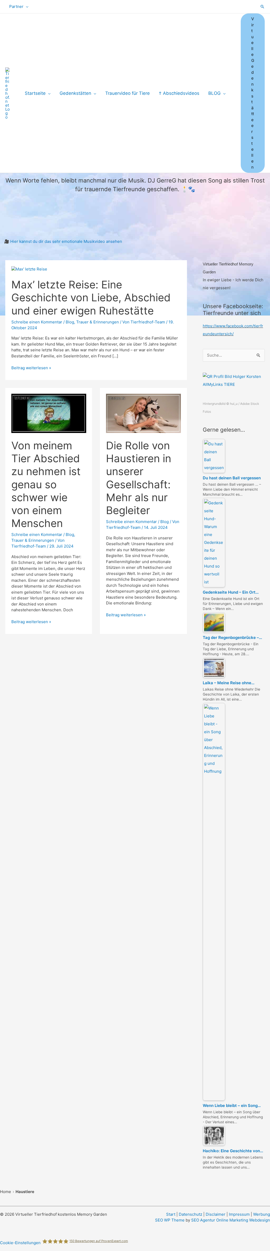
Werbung (261, 1214)
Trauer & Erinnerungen (97, 321)
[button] (25, 6)
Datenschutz (190, 1214)
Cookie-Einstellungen (20, 1242)
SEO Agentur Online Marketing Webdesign (230, 1220)
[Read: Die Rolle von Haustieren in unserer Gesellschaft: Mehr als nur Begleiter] (143, 413)
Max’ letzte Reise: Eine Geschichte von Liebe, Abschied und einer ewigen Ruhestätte (91, 297)
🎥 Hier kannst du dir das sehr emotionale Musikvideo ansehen (63, 241)
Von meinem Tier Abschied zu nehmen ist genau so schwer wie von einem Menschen (46, 484)
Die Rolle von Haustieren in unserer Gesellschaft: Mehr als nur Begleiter (138, 478)
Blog (70, 321)
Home (5, 1191)
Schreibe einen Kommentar (36, 321)
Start (170, 1214)
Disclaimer (215, 1214)
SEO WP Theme (170, 1220)
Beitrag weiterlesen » (31, 368)
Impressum (239, 1214)
